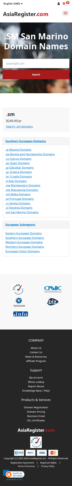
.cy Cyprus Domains (18, 159)
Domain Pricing (36, 411)
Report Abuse (36, 386)
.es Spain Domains (17, 163)
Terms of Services (26, 466)
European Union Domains (22, 251)
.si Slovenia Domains (19, 208)
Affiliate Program (36, 361)
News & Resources (36, 356)
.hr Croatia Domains (18, 176)
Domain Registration (36, 407)
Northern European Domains (24, 247)
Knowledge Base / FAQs (36, 390)
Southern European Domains (25, 141)
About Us (36, 348)
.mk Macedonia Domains (21, 190)
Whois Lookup (36, 382)
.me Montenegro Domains (22, 185)
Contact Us (36, 352)
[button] (13, 3)
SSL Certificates (36, 420)
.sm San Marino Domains (22, 212)
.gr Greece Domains (18, 172)
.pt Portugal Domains (19, 199)
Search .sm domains (19, 126)
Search (36, 74)
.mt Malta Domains (18, 194)
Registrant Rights (48, 462)
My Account (36, 377)
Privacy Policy (47, 466)
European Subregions (20, 225)
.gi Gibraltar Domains (19, 168)
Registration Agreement (22, 462)
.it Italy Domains (16, 181)
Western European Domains (24, 242)
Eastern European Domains (23, 233)
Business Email (36, 416)
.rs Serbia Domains (17, 203)
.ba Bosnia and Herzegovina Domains (30, 154)
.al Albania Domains (18, 150)
